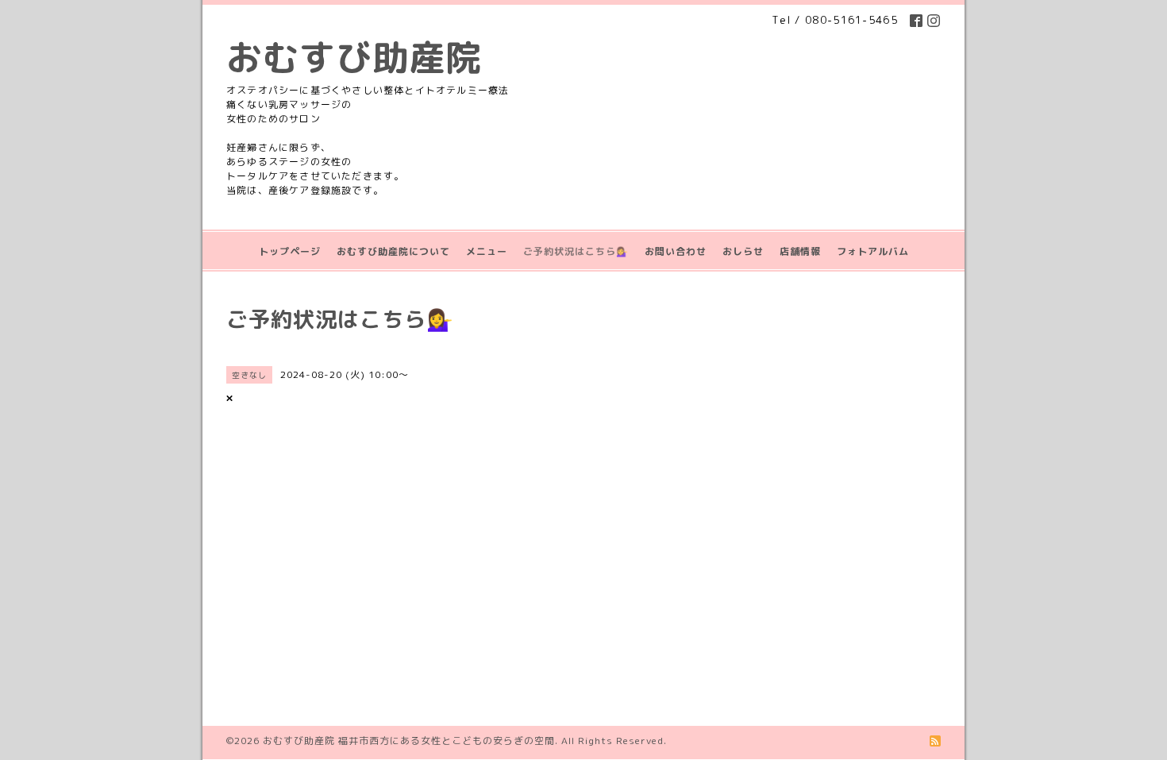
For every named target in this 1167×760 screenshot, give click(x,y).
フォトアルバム (873, 251)
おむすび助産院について (393, 251)
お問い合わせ (676, 251)
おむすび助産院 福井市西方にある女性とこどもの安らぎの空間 (409, 740)
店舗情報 (800, 251)
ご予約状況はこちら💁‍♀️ (576, 251)
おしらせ (743, 251)
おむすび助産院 (354, 57)
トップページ (290, 251)
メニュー (486, 251)
